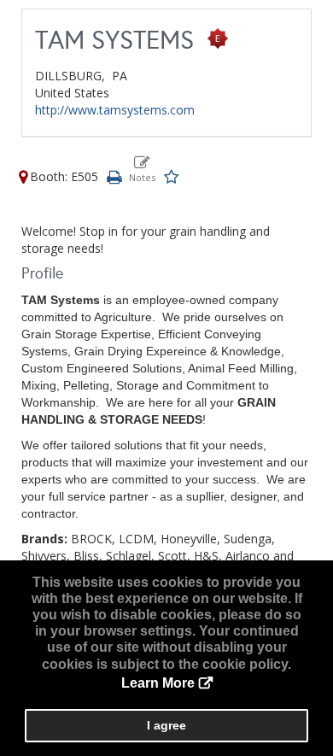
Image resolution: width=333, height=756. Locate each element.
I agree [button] (166, 725)
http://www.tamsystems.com (115, 110)
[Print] (114, 176)
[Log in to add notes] (142, 169)
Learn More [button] (158, 683)
